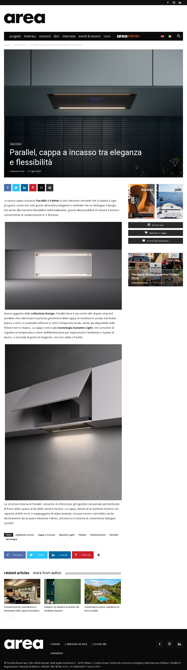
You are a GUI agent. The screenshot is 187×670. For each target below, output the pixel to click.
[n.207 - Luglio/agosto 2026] (141, 202)
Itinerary (30, 36)
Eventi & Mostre (89, 36)
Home (7, 44)
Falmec (82, 534)
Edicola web (157, 225)
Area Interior (128, 36)
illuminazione (98, 534)
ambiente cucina (25, 534)
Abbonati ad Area (77, 644)
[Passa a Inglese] (163, 36)
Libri (56, 36)
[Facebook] (168, 2)
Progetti (15, 36)
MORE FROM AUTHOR (47, 573)
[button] (178, 36)
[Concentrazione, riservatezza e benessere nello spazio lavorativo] (22, 591)
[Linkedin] (180, 2)
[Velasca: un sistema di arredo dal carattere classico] (62, 591)
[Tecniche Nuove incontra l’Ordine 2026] (155, 269)
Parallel (114, 534)
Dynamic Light (67, 534)
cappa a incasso (46, 534)
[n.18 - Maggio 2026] (170, 202)
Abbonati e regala (158, 233)
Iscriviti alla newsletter (157, 240)
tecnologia (11, 539)
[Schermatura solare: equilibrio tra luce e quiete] (103, 591)
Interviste (68, 36)
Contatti (55, 644)
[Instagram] (174, 2)
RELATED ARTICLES (16, 573)
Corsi (107, 36)
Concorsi (45, 36)
